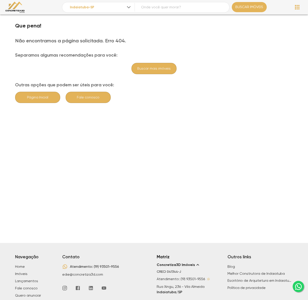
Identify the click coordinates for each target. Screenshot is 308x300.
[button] (189, 264)
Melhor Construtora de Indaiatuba (256, 273)
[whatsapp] (298, 286)
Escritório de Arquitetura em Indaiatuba (260, 280)
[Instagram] (64, 288)
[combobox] (101, 7)
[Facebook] (77, 288)
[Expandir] (129, 7)
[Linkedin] (90, 288)
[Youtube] (104, 288)
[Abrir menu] (297, 7)
